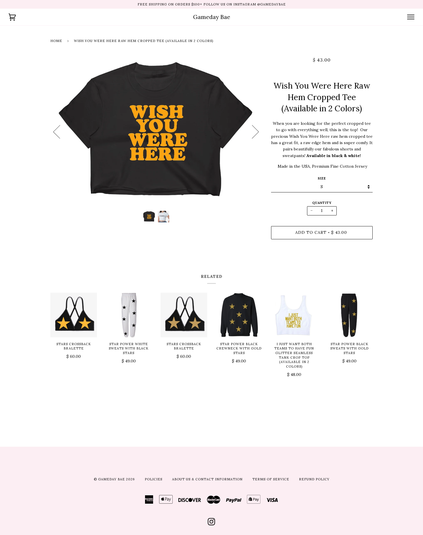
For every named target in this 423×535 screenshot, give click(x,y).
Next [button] (251, 131)
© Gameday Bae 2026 (114, 479)
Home (56, 41)
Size (322, 178)
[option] (156, 132)
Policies (153, 479)
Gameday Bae (211, 16)
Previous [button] (60, 131)
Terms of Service (270, 479)
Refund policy (314, 479)
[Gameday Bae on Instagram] (212, 523)
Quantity (321, 203)
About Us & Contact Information (207, 479)
